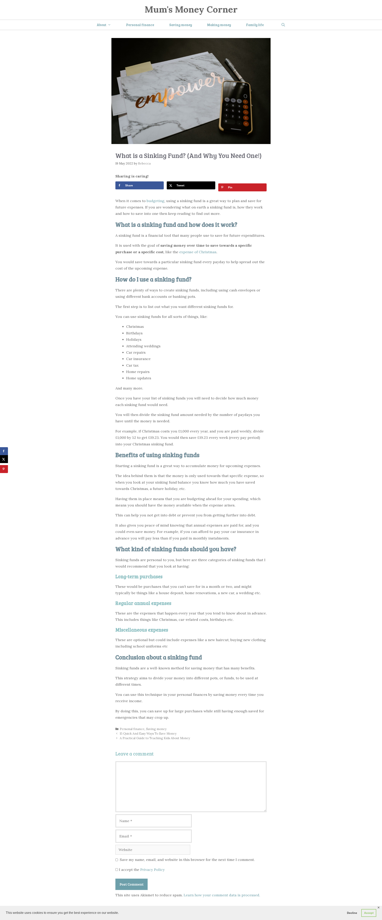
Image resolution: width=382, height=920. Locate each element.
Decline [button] (352, 912)
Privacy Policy (152, 869)
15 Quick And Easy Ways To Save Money (148, 733)
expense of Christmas (197, 252)
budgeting (155, 201)
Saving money (180, 24)
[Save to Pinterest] (4, 469)
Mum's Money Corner (191, 9)
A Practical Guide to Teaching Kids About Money (155, 738)
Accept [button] (369, 912)
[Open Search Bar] (283, 25)
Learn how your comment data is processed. (222, 895)
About (101, 24)
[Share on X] (4, 459)
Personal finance (140, 24)
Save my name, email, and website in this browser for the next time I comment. (187, 859)
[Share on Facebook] (4, 451)
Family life (255, 24)
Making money (219, 24)
